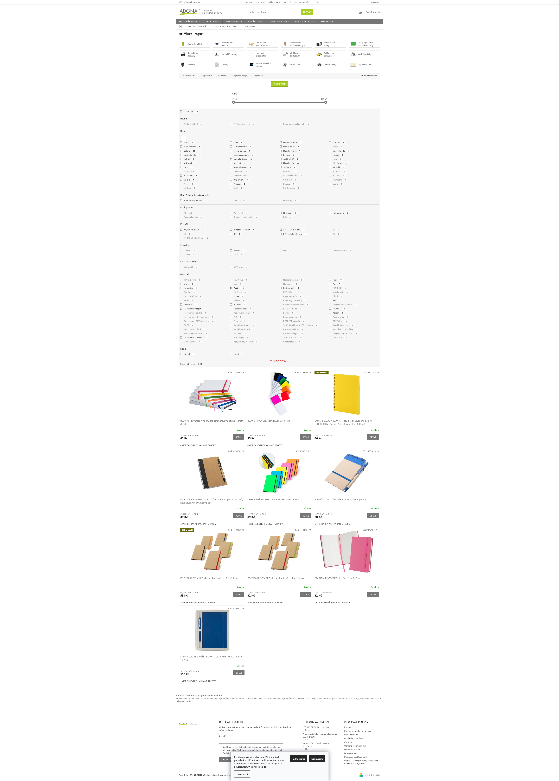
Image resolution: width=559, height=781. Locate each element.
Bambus (189, 292)
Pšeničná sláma (292, 308)
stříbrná (338, 142)
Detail (238, 437)
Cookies (348, 742)
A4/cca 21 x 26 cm (293, 229)
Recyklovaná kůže (244, 329)
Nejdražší (222, 75)
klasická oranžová (243, 154)
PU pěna (239, 304)
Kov (336, 283)
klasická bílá (291, 163)
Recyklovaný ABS (293, 329)
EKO (238, 254)
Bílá (187, 167)
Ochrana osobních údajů (355, 745)
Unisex (189, 254)
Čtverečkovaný (193, 217)
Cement (239, 321)
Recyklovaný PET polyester (198, 321)
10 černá (289, 167)
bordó (337, 146)
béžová (288, 154)
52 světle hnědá (243, 175)
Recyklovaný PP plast (245, 341)
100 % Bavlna (192, 279)
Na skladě (191, 111)
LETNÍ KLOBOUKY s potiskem (316, 727)
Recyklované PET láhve (295, 304)
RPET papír (241, 337)
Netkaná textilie (292, 279)
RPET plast (340, 321)
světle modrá (192, 146)
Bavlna (288, 312)
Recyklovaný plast (343, 325)
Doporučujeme (189, 75)
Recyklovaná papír (244, 325)
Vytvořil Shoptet (372, 775)
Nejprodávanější (240, 75)
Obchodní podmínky (353, 738)
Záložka (239, 200)
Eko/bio (239, 250)
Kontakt (248, 2)
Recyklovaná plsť (293, 333)
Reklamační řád (301, 2)
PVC (337, 300)
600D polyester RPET (196, 333)
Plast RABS (340, 337)
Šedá (238, 187)
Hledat (307, 12)
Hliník (337, 296)
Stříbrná (189, 187)
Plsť (237, 316)
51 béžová (190, 175)
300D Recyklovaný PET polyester (300, 325)
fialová (189, 159)
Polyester (190, 288)
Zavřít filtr (279, 84)
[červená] (183, 138)
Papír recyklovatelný (294, 300)
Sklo (237, 283)
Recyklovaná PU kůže (196, 337)
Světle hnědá (291, 187)
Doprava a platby (352, 749)
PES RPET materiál (293, 321)
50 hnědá (339, 171)
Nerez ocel (290, 283)
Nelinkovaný (340, 213)
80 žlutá (338, 175)
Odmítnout (298, 758)
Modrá (189, 354)
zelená (189, 150)
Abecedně (258, 75)
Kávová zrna (340, 316)
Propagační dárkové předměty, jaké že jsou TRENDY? (320, 735)
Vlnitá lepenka (291, 341)
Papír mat (240, 292)
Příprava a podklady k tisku (356, 756)
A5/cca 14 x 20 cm (244, 229)
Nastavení (242, 773)
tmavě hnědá (341, 150)
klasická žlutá (243, 159)
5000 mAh (240, 267)
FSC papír (240, 333)
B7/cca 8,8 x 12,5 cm (294, 233)
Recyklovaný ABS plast (345, 333)
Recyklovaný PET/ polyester (198, 316)
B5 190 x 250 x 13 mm (196, 238)
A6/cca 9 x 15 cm (193, 229)
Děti (287, 250)
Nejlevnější (207, 75)
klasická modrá (292, 142)
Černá (337, 183)
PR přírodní (340, 163)
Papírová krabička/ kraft (296, 124)
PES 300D (339, 288)
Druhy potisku (350, 753)
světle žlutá (290, 159)
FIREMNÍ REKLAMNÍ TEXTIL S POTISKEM (316, 745)
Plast (337, 279)
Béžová (288, 183)
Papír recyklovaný (244, 312)
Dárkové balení (193, 124)
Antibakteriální (342, 250)
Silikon (239, 300)
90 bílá (189, 179)
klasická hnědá (291, 150)
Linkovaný (289, 200)
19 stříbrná (240, 171)
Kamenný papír (292, 316)
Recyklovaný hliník (194, 329)
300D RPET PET (292, 337)
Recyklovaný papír (194, 308)
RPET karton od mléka (345, 329)
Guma (238, 296)
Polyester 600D (292, 296)
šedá (238, 142)
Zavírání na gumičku (195, 200)
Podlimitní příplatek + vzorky (273, 2)
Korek (188, 300)
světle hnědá (192, 154)
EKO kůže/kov (192, 296)
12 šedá (338, 167)
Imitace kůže (291, 288)
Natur (188, 183)
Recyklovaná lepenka (344, 304)
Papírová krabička (244, 124)
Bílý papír (190, 213)
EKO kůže (289, 292)
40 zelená (289, 171)
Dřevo (188, 283)
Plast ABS (190, 304)
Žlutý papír (240, 213)
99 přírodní (241, 179)
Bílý (287, 217)
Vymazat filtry (278, 361)
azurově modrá (242, 146)
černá (189, 142)
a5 (336, 229)
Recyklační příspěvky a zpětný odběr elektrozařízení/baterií (361, 762)
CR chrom (289, 179)
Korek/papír (340, 292)
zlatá (337, 159)
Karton (338, 312)
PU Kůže (339, 308)
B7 (237, 233)
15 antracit (191, 171)
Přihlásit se (227, 759)
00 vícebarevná (242, 167)
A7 (336, 233)
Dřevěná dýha (192, 341)
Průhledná (339, 179)
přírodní (239, 163)
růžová (338, 154)
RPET (188, 325)
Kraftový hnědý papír (245, 217)
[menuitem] (189, 21)
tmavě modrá (291, 146)
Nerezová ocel (242, 308)
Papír (239, 288)
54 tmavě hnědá (292, 175)
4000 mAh (190, 267)
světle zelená (242, 150)
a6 (187, 233)
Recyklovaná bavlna (195, 312)
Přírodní (239, 183)
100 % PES (240, 279)
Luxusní (189, 250)
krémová (190, 163)
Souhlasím (317, 758)
